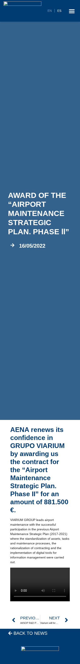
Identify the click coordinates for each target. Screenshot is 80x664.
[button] (71, 11)
